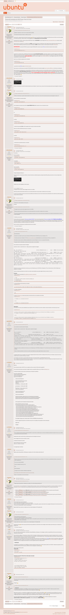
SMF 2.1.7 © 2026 (6, 613)
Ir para (50, 605)
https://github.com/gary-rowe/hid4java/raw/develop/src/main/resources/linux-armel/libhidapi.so (31, 495)
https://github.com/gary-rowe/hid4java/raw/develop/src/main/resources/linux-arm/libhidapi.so (30, 491)
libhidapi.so (21, 490)
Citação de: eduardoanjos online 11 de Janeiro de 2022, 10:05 (22, 200)
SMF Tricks (13, 610)
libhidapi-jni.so (19, 295)
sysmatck (9, 228)
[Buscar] (59, 10)
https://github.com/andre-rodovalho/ (30, 274)
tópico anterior (55, 21)
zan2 (9, 529)
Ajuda (53, 613)
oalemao (9, 449)
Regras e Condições (58, 613)
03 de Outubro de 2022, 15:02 (20, 450)
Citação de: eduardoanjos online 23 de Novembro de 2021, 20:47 (22, 30)
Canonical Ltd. (25, 612)
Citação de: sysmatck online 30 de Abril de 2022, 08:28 (21, 324)
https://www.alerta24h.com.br (51, 40)
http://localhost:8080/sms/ (49, 68)
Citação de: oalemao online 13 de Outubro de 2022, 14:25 (21, 514)
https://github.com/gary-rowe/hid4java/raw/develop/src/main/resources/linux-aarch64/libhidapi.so (31, 493)
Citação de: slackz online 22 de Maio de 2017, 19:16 (21, 456)
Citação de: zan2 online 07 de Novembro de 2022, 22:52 (21, 585)
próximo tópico (61, 21)
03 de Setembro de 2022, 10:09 (20, 363)
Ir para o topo (7, 601)
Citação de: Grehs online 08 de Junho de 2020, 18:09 (21, 231)
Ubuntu (21, 612)
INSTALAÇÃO (55, 44)
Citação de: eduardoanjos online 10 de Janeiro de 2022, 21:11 (22, 93)
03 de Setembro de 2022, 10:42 (20, 427)
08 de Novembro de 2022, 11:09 (20, 574)
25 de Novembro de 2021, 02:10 (20, 27)
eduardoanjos (9, 78)
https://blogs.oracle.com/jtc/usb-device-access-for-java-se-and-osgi (24, 472)
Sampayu (9, 26)
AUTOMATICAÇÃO (28, 66)
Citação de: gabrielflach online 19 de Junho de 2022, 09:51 (22, 430)
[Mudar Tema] (15, 1)
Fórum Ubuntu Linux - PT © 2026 (60, 612)
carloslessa (9, 362)
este (23, 41)
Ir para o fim (7, 24)
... (15, 601)
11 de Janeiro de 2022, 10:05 (19, 150)
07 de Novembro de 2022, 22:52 (20, 529)
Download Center (17, 41)
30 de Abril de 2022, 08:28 (19, 228)
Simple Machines (12, 613)
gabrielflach (9, 321)
